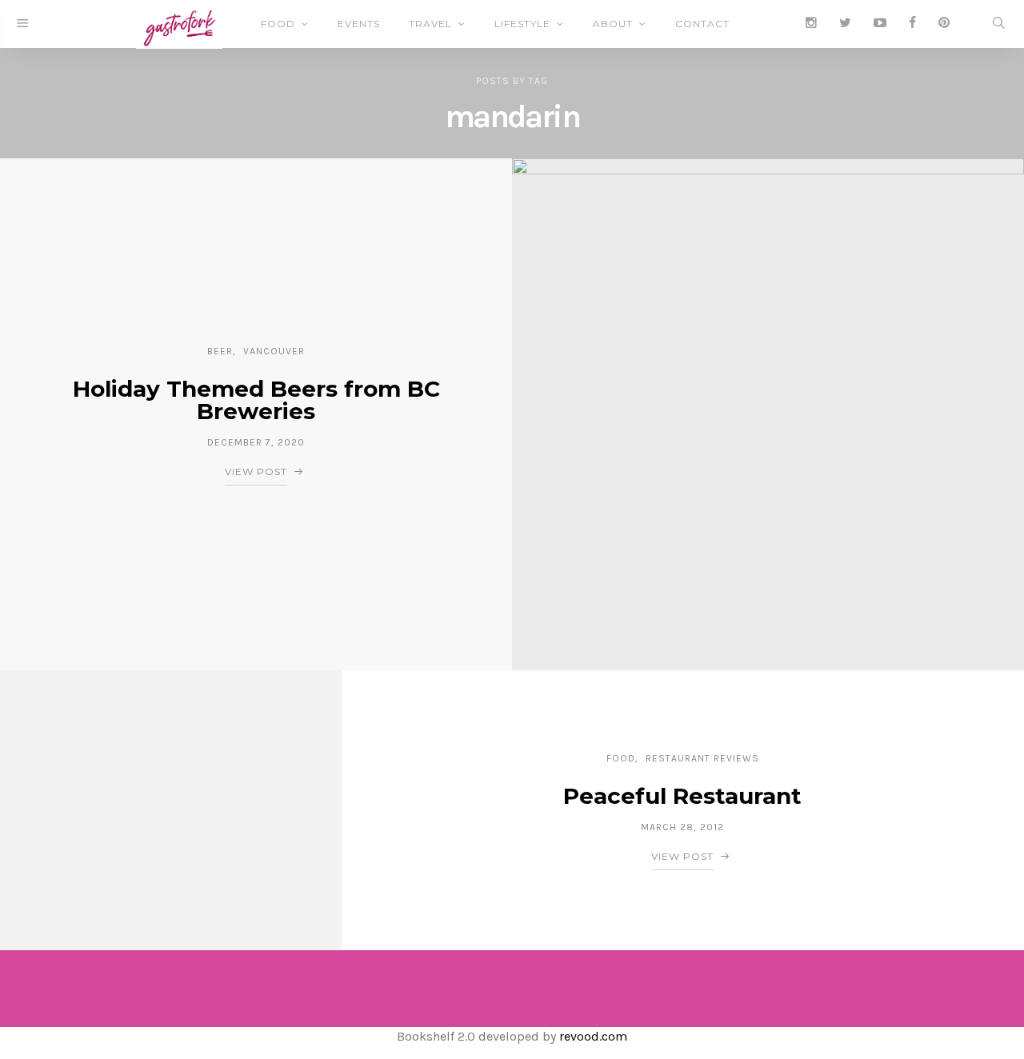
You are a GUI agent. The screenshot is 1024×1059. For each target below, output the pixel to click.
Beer (220, 351)
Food (278, 24)
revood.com (593, 1036)
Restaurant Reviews (702, 758)
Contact (702, 24)
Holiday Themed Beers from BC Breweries (256, 400)
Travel (430, 24)
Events (359, 24)
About (613, 24)
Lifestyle (522, 24)
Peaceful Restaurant (682, 795)
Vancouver (274, 351)
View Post (256, 472)
